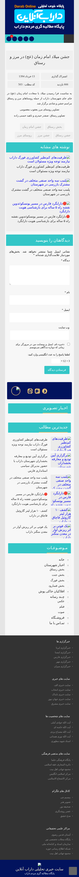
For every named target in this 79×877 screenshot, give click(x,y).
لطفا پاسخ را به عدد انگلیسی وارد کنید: (49, 354)
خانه (61, 559)
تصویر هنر (65, 802)
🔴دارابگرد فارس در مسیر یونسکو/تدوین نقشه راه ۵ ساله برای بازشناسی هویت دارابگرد (29, 499)
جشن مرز (44, 135)
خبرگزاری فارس (62, 657)
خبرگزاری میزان (62, 666)
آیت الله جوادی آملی (60, 722)
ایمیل (66, 309)
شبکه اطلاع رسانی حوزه (58, 848)
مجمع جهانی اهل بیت (60, 769)
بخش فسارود (56, 585)
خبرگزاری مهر (63, 661)
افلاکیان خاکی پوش (51, 591)
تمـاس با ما (56, 623)
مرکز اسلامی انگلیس (59, 773)
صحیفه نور (65, 806)
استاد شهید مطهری (60, 741)
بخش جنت (58, 574)
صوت (61, 612)
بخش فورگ (57, 580)
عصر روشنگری (62, 811)
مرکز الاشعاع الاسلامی (59, 778)
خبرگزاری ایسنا (62, 652)
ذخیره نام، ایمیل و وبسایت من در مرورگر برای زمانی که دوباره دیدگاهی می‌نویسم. (40, 346)
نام (67, 292)
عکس (61, 601)
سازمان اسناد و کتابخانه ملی (56, 844)
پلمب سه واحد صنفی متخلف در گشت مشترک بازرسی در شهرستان (28, 482)
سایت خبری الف (62, 685)
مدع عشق (65, 816)
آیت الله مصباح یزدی (60, 731)
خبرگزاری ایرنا (63, 647)
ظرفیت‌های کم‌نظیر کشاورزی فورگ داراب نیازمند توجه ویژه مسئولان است (29, 444)
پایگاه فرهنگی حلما (60, 760)
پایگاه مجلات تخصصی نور (57, 839)
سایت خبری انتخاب (60, 689)
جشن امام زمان (31, 126)
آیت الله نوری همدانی (60, 736)
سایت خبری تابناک (61, 694)
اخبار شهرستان (54, 565)
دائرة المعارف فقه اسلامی (57, 764)
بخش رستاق (54, 126)
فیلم (61, 606)
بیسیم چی (65, 797)
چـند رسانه (57, 596)
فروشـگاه (57, 617)
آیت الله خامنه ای (62, 727)
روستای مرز (24, 135)
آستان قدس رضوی (60, 834)
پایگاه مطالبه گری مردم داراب (39, 873)
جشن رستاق (63, 135)
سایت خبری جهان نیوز (59, 699)
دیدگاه (65, 260)
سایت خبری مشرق (60, 703)
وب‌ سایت (64, 327)
